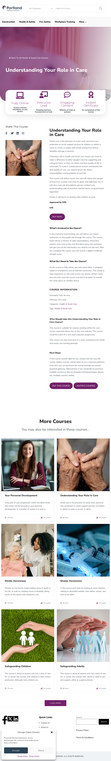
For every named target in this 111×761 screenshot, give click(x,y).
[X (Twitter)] (10, 718)
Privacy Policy (23, 756)
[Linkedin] (15, 718)
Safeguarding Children (18, 666)
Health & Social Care (68, 304)
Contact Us (45, 723)
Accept (16, 750)
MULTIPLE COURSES (85, 385)
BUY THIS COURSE (61, 385)
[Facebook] (4, 718)
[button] (51, 732)
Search (79, 717)
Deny (41, 750)
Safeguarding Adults (72, 666)
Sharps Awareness (71, 580)
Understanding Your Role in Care (79, 495)
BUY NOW (57, 216)
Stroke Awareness (15, 580)
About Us (44, 727)
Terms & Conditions (85, 737)
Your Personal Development (21, 495)
